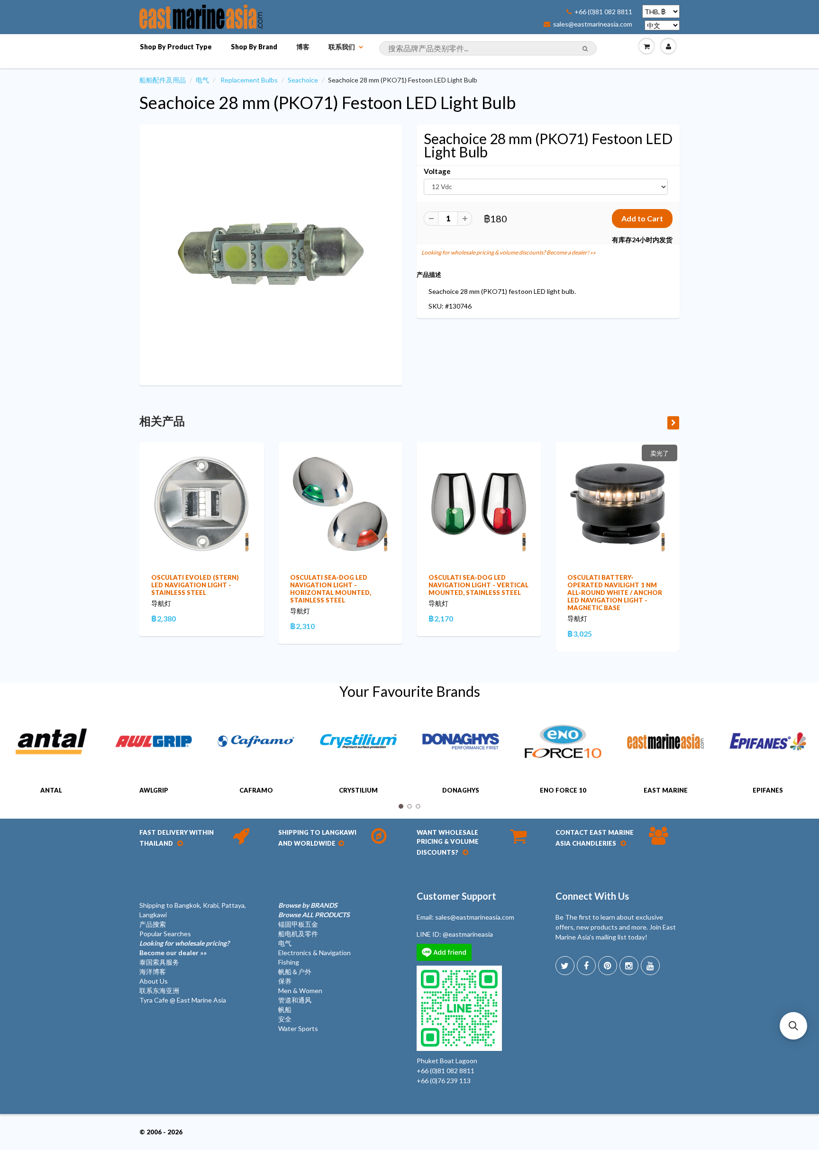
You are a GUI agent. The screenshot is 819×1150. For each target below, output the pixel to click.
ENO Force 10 (563, 790)
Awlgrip (153, 790)
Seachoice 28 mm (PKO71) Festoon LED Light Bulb (327, 102)
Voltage (437, 171)
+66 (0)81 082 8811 (603, 12)
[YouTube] (650, 965)
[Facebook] (586, 965)
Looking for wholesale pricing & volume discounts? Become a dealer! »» (508, 252)
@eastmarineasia (468, 934)
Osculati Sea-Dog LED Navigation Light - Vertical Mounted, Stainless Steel (478, 585)
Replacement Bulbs (249, 80)
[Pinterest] (607, 965)
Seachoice (303, 80)
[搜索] (585, 48)
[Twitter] (564, 965)
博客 (302, 47)
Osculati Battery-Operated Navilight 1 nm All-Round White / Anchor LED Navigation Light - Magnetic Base (614, 593)
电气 (202, 80)
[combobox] (488, 48)
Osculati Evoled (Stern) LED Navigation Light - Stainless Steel (195, 585)
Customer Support (456, 896)
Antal (51, 790)
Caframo (256, 790)
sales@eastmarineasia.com (592, 24)
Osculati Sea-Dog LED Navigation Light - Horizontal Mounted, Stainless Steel (330, 589)
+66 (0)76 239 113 (444, 1081)
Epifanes (768, 790)
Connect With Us (592, 896)
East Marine (666, 790)
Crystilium (358, 790)
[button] (793, 1026)
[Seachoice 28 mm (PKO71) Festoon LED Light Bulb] (271, 254)
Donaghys (460, 790)
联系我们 (341, 47)
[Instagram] (628, 965)
